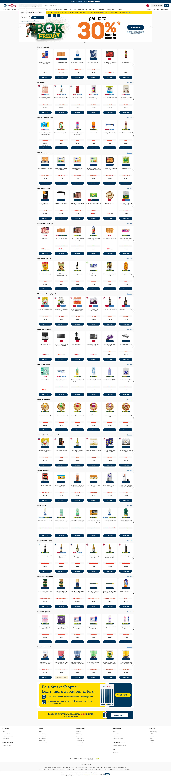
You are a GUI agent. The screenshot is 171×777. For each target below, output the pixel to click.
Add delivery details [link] (38, 17)
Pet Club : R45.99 (45, 669)
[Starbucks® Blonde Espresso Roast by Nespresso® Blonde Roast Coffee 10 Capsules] (110, 583)
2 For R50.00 (61, 492)
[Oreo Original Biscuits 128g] (110, 124)
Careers (40, 731)
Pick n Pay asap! (92, 9)
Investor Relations (79, 738)
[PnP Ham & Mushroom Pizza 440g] (110, 406)
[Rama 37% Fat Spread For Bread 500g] (61, 477)
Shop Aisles (6, 9)
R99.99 (45, 281)
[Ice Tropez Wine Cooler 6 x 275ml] (45, 89)
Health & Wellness (122, 767)
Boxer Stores (78, 736)
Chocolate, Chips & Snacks (62, 767)
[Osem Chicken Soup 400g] (45, 265)
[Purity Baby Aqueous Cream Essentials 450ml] (93, 619)
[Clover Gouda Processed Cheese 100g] (77, 160)
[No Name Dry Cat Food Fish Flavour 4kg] (110, 477)
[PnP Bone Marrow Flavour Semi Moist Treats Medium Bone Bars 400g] (77, 654)
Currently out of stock (61, 677)
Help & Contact (6, 738)
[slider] (85, 29)
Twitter (151, 738)
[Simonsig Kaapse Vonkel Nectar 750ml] (61, 548)
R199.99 (109, 351)
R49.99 (126, 281)
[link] (24, 6)
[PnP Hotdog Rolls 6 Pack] (61, 54)
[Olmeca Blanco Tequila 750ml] (61, 89)
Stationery (122, 769)
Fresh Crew (152, 733)
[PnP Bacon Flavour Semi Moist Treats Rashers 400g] (61, 654)
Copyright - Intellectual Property (119, 745)
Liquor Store (61, 769)
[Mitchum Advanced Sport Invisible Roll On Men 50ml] (126, 512)
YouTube (151, 742)
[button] (20, 27)
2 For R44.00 (93, 281)
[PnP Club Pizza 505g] (93, 406)
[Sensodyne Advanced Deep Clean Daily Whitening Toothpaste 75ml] (61, 371)
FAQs (4, 731)
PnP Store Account (80, 740)
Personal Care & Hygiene (97, 769)
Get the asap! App (153, 731)
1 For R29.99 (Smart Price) (45, 527)
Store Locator (115, 752)
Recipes (119, 9)
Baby (45, 767)
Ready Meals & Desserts (113, 769)
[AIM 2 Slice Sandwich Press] (126, 336)
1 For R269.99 (109, 316)
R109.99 (77, 140)
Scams (114, 731)
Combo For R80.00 (45, 492)
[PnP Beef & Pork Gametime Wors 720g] (77, 195)
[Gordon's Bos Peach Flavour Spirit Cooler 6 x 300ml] (77, 301)
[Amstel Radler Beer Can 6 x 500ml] (45, 442)
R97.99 (93, 69)
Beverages (54, 767)
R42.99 (61, 281)
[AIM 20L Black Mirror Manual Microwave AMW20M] (61, 336)
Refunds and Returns (117, 736)
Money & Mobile (111, 9)
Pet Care (105, 769)
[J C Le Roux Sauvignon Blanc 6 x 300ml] (126, 442)
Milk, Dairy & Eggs (80, 769)
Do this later (25, 17)
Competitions (102, 9)
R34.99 (126, 140)
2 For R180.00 (45, 457)
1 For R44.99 (77, 104)
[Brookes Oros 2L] (93, 124)
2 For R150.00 (61, 316)
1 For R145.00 (93, 316)
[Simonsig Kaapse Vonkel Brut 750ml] (77, 548)
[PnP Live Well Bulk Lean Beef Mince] (110, 54)
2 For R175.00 (93, 457)
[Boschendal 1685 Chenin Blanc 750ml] (77, 442)
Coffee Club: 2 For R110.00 (45, 598)
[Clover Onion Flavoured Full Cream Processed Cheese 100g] (93, 160)
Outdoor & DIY (88, 769)
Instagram (152, 740)
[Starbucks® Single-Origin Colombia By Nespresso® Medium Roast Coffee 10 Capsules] (93, 583)
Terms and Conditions (7, 733)
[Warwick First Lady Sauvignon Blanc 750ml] (93, 548)
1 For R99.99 (93, 104)
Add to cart (45, 77)
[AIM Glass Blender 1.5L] (77, 336)
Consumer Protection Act (8, 736)
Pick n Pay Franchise (43, 742)
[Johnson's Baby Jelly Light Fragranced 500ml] (45, 619)
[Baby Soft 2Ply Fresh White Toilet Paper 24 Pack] (45, 124)
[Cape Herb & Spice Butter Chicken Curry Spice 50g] (126, 89)
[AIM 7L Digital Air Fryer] (45, 336)
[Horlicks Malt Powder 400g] (126, 583)
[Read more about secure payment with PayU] (93, 758)
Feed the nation (79, 745)
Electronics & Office (80, 767)
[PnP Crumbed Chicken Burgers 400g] (110, 160)
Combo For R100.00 (45, 175)
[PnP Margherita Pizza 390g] (77, 406)
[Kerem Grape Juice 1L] (77, 265)
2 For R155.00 (45, 316)
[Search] (147, 5)
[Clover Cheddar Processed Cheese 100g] (61, 160)
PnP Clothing (78, 733)
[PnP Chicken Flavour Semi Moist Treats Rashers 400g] (126, 654)
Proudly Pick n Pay (82, 9)
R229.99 (125, 386)
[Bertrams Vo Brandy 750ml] (126, 301)
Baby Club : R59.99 (45, 634)
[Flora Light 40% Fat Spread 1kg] (93, 195)
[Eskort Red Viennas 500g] (45, 477)
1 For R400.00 (45, 104)
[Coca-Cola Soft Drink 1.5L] (126, 54)
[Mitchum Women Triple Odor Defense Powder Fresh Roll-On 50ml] (61, 512)
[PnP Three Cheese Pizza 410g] (61, 406)
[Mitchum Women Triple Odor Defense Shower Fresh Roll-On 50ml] (77, 512)
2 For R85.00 (126, 492)
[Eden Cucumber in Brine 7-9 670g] (110, 265)
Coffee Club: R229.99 (77, 598)
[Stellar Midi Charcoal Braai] (61, 195)
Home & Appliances (43, 769)
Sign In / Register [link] (157, 5)
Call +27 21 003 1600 (6, 745)
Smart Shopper (42, 740)
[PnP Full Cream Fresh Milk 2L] (77, 54)
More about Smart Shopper (71, 716)
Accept (107, 774)
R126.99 (125, 598)
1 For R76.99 (61, 386)
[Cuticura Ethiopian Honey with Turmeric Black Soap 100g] (93, 512)
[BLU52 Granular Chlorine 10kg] (110, 89)
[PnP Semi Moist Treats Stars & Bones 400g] (93, 654)
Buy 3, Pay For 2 (77, 492)
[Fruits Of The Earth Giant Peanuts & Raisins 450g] (61, 265)
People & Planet (42, 736)
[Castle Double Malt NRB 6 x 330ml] (61, 301)
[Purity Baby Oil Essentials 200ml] (126, 619)
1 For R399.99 (109, 104)
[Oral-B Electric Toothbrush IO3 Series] (93, 371)
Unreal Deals (47, 9)
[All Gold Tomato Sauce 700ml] (126, 124)
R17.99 (93, 245)
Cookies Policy (94, 773)
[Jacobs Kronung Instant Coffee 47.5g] (45, 583)
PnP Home (78, 731)
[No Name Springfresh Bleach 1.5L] (110, 512)
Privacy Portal (115, 733)
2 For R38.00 (126, 104)
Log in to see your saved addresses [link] (30, 21)
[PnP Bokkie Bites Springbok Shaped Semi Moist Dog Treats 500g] (110, 654)
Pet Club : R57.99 (61, 669)
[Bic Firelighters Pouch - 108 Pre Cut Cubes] (45, 195)
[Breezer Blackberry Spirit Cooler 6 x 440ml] (93, 301)
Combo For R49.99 (77, 69)
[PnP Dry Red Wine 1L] (77, 89)
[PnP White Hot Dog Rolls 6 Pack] (93, 477)
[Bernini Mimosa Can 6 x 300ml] (93, 442)
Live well (72, 9)
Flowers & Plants (88, 767)
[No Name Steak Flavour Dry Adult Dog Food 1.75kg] (45, 654)
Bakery (49, 767)
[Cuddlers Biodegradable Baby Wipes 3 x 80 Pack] (61, 619)
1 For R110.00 (77, 316)
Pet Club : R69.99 (109, 669)
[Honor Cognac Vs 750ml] (61, 442)
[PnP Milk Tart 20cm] (110, 195)
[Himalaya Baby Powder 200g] (110, 619)
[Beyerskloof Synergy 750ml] (126, 548)
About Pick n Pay (42, 733)
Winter (65, 9)
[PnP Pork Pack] (45, 230)
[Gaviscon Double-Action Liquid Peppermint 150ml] (77, 124)
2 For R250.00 (109, 492)
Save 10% (61, 527)
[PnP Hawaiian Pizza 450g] (45, 406)
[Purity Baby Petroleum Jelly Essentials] (77, 619)
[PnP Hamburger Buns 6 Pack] (110, 230)
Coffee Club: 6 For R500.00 (93, 598)
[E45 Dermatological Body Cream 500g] (126, 371)
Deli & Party (71, 767)
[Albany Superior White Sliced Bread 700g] (45, 54)
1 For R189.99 (61, 563)
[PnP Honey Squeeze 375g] (126, 265)
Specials (14, 9)
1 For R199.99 (125, 316)
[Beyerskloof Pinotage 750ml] (45, 548)
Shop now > (129, 12)
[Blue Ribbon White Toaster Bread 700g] (126, 230)
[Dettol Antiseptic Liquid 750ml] (61, 124)
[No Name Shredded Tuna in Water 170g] (93, 265)
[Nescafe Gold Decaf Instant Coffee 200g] (77, 583)
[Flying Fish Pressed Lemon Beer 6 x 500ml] (110, 442)
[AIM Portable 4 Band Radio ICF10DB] (93, 336)
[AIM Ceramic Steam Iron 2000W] (110, 336)
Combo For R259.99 (61, 104)
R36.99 (93, 140)
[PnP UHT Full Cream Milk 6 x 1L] (93, 54)
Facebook (152, 736)
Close (101, 774)
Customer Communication (118, 738)
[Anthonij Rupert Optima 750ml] (110, 301)
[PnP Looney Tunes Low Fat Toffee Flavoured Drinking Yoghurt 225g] (77, 477)
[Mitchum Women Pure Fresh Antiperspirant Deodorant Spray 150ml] (77, 371)
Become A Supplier (80, 742)
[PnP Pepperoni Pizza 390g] (126, 406)
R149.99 (61, 210)
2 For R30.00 (109, 140)
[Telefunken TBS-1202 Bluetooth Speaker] (93, 89)
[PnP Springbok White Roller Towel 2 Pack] (126, 195)
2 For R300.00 (45, 140)
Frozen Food (114, 767)
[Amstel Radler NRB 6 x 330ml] (45, 301)
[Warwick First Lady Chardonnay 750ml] (110, 548)
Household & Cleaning (53, 769)
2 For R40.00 (125, 210)
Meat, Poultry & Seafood (70, 769)
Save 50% (93, 386)
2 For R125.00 (45, 422)
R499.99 (61, 457)
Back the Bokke (57, 9)
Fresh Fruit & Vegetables (106, 767)
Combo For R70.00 (61, 69)
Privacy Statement (85, 773)
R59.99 (109, 281)
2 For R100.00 (93, 210)
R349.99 (125, 351)
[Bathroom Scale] (45, 371)
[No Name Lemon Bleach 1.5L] (45, 512)
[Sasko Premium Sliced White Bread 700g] (93, 230)
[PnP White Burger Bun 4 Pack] (45, 160)
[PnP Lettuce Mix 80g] (126, 160)
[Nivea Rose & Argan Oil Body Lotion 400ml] (110, 371)
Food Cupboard (96, 767)
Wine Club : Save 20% (45, 563)
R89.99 (61, 140)
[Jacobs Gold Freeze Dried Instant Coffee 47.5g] (61, 583)
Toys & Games (128, 769)
